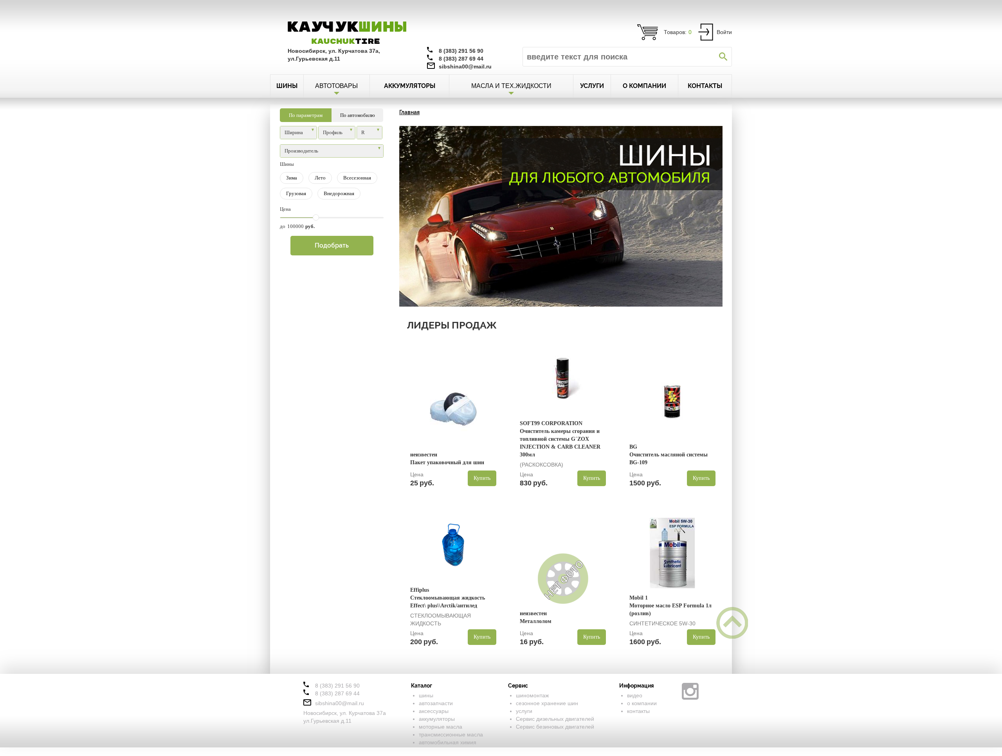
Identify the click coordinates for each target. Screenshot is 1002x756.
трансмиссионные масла (451, 734)
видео (634, 695)
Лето (320, 178)
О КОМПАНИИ (644, 86)
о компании (642, 703)
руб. (310, 226)
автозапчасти (436, 703)
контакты (638, 711)
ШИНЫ (286, 86)
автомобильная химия (447, 742)
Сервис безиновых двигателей (555, 727)
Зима (291, 178)
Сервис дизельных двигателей (555, 719)
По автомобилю (357, 115)
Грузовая (296, 193)
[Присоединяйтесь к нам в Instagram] (690, 691)
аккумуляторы (437, 719)
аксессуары (434, 711)
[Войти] (705, 32)
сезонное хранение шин (547, 703)
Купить (482, 478)
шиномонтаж (532, 695)
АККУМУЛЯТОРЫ (409, 86)
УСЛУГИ (592, 86)
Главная (409, 112)
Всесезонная (357, 178)
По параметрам (306, 115)
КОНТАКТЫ (705, 86)
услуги (524, 711)
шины (426, 695)
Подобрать (332, 245)
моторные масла (440, 727)
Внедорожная (339, 193)
